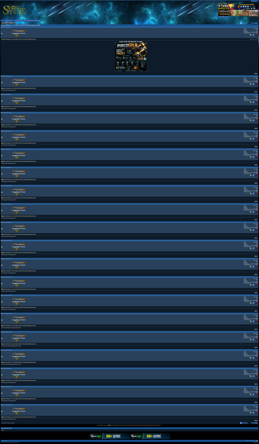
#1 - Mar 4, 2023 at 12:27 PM (6, 27)
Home (253, 440)
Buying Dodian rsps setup (103, 425)
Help (250, 440)
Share (256, 73)
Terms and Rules (256, 442)
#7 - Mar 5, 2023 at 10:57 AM (6, 167)
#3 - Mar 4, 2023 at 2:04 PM (6, 94)
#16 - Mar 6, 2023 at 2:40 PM (6, 331)
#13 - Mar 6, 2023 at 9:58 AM (6, 277)
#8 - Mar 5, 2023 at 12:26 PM (6, 185)
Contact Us (247, 440)
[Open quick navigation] (257, 20)
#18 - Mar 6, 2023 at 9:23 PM (6, 368)
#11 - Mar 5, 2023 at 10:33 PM (7, 240)
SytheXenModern (4, 440)
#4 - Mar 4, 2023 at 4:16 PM (6, 112)
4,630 (257, 29)
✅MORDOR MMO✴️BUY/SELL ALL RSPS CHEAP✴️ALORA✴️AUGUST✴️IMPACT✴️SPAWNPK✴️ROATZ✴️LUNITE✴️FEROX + (135, 425)
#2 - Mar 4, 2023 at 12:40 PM (6, 76)
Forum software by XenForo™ (9, 442)
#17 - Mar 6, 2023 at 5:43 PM (6, 350)
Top (255, 440)
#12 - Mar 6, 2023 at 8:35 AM (6, 258)
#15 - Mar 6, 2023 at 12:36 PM (7, 313)
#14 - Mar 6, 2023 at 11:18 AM (7, 295)
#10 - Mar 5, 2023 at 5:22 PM (6, 222)
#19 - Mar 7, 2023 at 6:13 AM (6, 386)
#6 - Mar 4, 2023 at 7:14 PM (6, 149)
